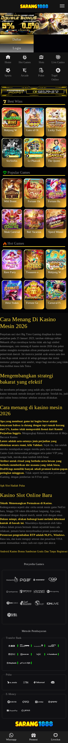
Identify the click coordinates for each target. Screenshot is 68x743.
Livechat (55, 739)
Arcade (25, 75)
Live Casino (58, 62)
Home (8, 62)
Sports (8, 75)
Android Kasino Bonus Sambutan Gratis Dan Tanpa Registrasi (33, 551)
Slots (41, 62)
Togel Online (55, 77)
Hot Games (25, 62)
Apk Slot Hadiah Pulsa (12, 485)
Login (17, 48)
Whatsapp (11, 739)
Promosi (33, 739)
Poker (41, 75)
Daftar (16, 39)
